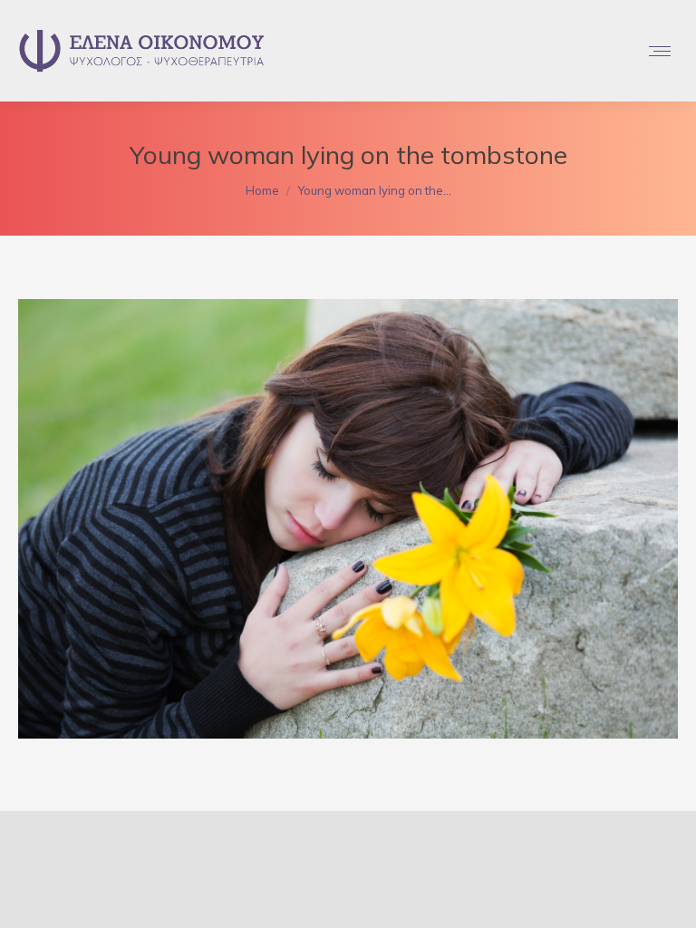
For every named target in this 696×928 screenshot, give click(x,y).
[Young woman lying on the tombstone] (348, 519)
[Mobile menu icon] (660, 51)
